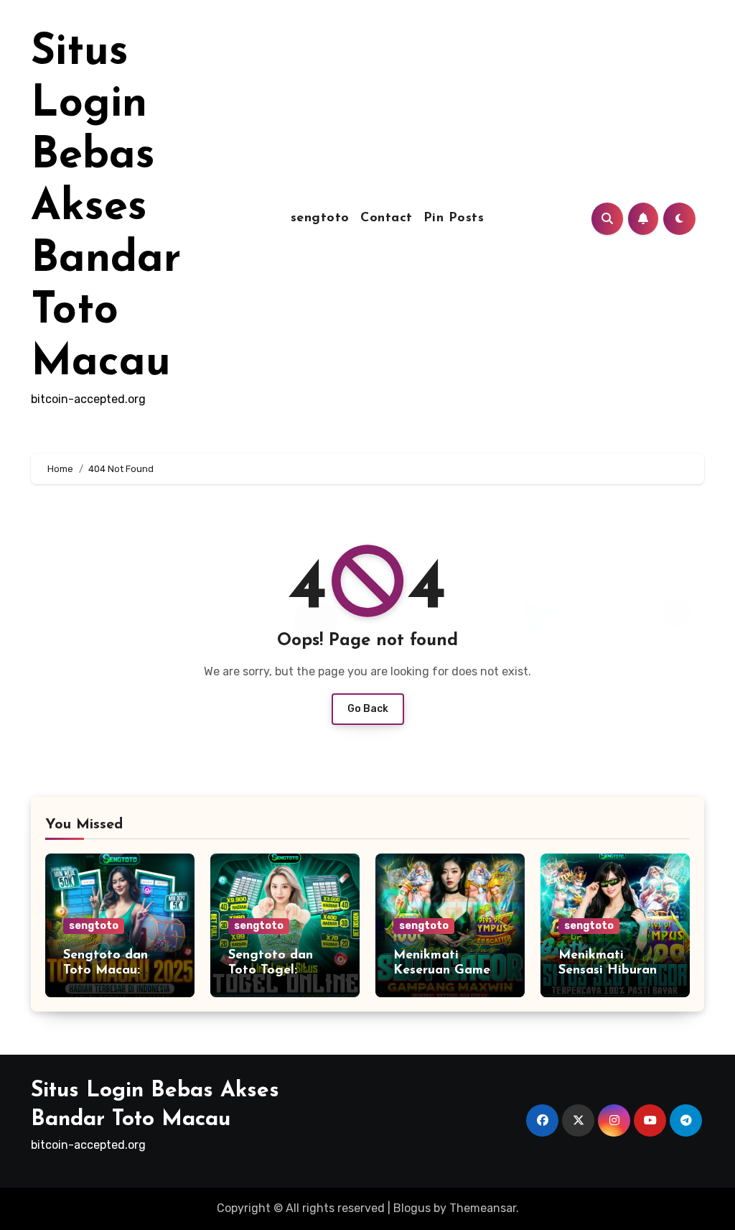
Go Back (367, 709)
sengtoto (320, 218)
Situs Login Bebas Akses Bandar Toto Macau (106, 208)
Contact (386, 218)
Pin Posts (453, 218)
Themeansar (482, 1208)
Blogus (412, 1208)
